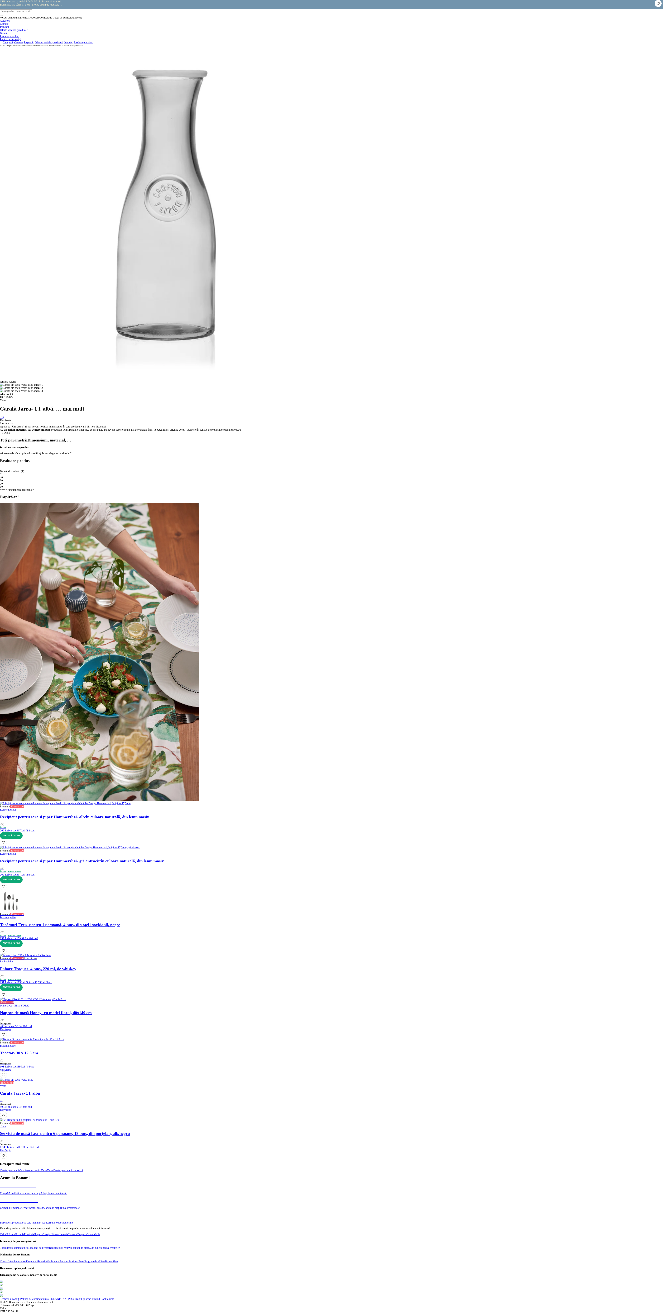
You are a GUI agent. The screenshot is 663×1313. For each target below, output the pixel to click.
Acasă (2, 45)
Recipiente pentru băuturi (44, 45)
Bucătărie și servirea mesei (23, 45)
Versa (50, 1170)
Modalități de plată (79, 1247)
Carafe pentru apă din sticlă (68, 1170)
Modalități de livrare (38, 1247)
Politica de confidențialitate (35, 1298)
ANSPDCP (69, 1298)
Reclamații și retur (59, 1247)
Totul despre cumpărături (13, 1247)
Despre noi (32, 1261)
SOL (52, 1298)
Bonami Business (69, 1261)
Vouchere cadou (17, 1261)
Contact (4, 1261)
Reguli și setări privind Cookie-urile (94, 1298)
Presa (81, 1261)
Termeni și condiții (10, 1298)
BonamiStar (111, 1261)
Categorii (8, 45)
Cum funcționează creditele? (104, 1247)
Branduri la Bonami (49, 1261)
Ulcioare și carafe (61, 45)
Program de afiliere (94, 1261)
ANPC (59, 1298)
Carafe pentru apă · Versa (33, 1170)
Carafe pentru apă (76, 45)
